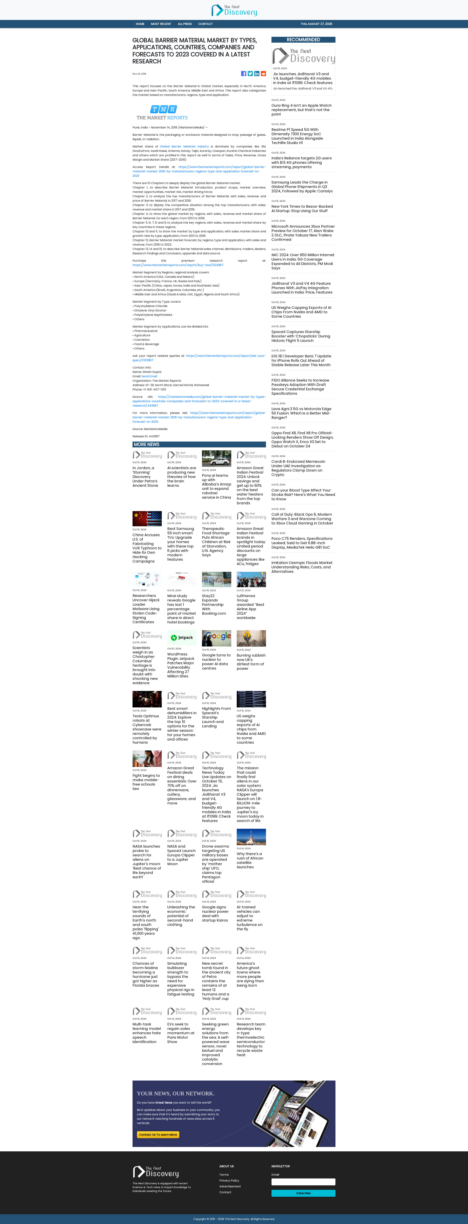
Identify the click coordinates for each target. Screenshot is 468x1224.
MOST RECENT (161, 24)
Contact (225, 1192)
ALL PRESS (185, 24)
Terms (224, 1175)
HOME (140, 24)
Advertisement (230, 1186)
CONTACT (205, 24)
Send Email (149, 376)
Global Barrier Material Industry (184, 146)
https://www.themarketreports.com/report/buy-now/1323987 (178, 265)
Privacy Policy (229, 1180)
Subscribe (303, 1193)
